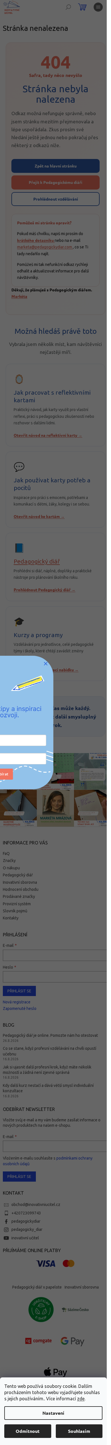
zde (81, 1398)
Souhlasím (79, 1431)
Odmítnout (28, 1431)
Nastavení (53, 1413)
